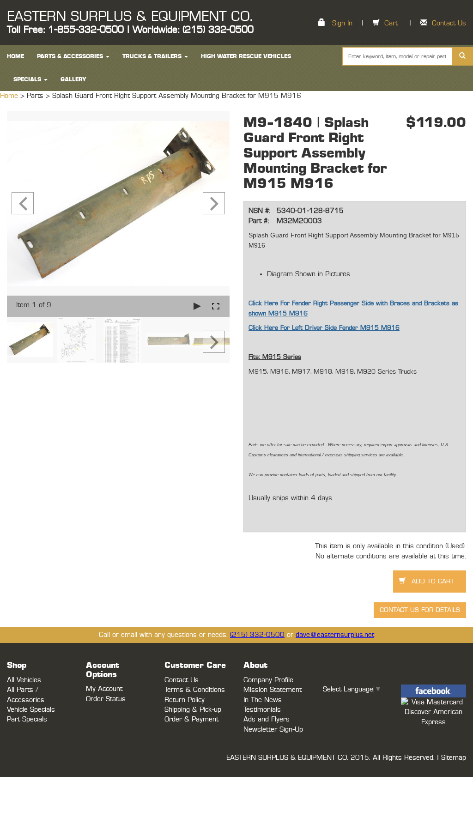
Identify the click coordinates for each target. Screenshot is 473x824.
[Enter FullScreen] (215, 306)
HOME (15, 56)
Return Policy (184, 700)
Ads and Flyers (266, 719)
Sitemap (453, 757)
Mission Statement (272, 689)
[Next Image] (214, 203)
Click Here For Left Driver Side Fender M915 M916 (324, 328)
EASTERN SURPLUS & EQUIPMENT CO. (129, 17)
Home (10, 95)
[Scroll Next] (214, 342)
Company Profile (268, 680)
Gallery (73, 79)
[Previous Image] (23, 203)
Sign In (342, 23)
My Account (104, 688)
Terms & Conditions (194, 689)
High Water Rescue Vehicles (246, 56)
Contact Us (449, 23)
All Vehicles (24, 680)
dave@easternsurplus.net (335, 634)
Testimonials (262, 709)
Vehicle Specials (31, 709)
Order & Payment (191, 719)
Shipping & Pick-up (192, 709)
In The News (262, 700)
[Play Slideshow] (197, 306)
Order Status (106, 699)
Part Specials (27, 719)
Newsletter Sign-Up (273, 729)
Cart (391, 23)
